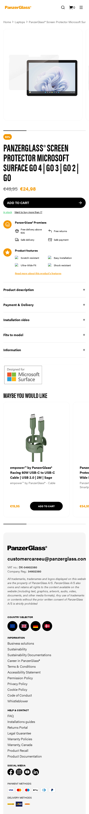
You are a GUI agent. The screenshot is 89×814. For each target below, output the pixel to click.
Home (7, 22)
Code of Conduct (19, 695)
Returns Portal (17, 727)
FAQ (10, 715)
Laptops (20, 22)
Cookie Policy (17, 689)
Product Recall (17, 750)
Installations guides (21, 721)
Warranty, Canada (19, 744)
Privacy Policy (17, 683)
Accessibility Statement (24, 672)
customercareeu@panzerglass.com (47, 558)
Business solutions (20, 643)
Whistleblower (17, 701)
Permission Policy (20, 678)
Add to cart (46, 506)
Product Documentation (24, 756)
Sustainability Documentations (29, 654)
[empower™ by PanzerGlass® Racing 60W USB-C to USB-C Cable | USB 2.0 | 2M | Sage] (36, 459)
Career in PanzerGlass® (23, 660)
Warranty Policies (19, 739)
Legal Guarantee (19, 733)
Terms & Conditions (21, 666)
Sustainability (17, 649)
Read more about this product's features (38, 273)
